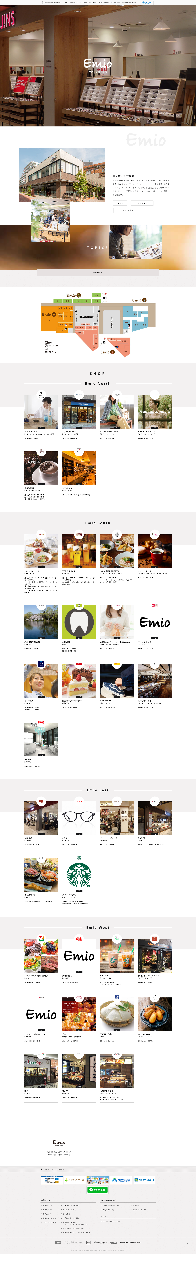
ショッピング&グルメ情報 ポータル (52, 2)
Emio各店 (66, 1214)
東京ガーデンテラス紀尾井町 (73, 1228)
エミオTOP (47, 1169)
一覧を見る (98, 272)
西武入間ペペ (48, 1214)
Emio (85, 3)
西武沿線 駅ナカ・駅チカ (129, 2)
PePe (65, 3)
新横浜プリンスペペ (75, 2)
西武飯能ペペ (48, 1210)
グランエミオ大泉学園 (71, 1205)
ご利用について (108, 1210)
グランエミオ (93, 2)
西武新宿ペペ (48, 1205)
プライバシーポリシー (111, 1205)
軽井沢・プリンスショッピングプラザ (76, 1232)
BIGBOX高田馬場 (104, 2)
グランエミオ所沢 (69, 1210)
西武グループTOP (139, 1210)
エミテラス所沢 (115, 2)
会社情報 (136, 1205)
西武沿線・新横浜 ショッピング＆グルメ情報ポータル (76, 1223)
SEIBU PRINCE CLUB (111, 1222)
